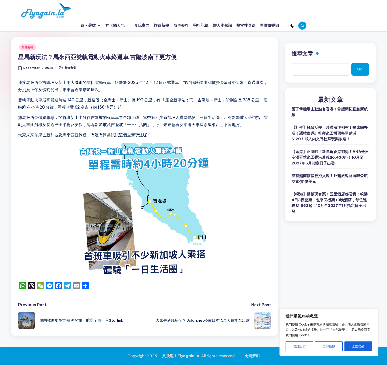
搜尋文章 (302, 53)
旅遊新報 (27, 47)
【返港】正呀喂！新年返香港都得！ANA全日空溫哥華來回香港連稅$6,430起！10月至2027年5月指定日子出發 (330, 157)
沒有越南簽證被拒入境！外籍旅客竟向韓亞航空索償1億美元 (330, 178)
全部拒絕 (328, 346)
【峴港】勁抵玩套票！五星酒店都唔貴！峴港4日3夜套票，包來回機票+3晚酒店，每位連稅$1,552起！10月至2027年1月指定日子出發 (330, 203)
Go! (360, 69)
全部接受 (358, 346)
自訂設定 (299, 346)
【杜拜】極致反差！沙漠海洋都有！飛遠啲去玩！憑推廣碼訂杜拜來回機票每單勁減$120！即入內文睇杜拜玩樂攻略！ (330, 133)
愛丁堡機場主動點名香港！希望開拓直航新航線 (330, 112)
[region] (329, 332)
